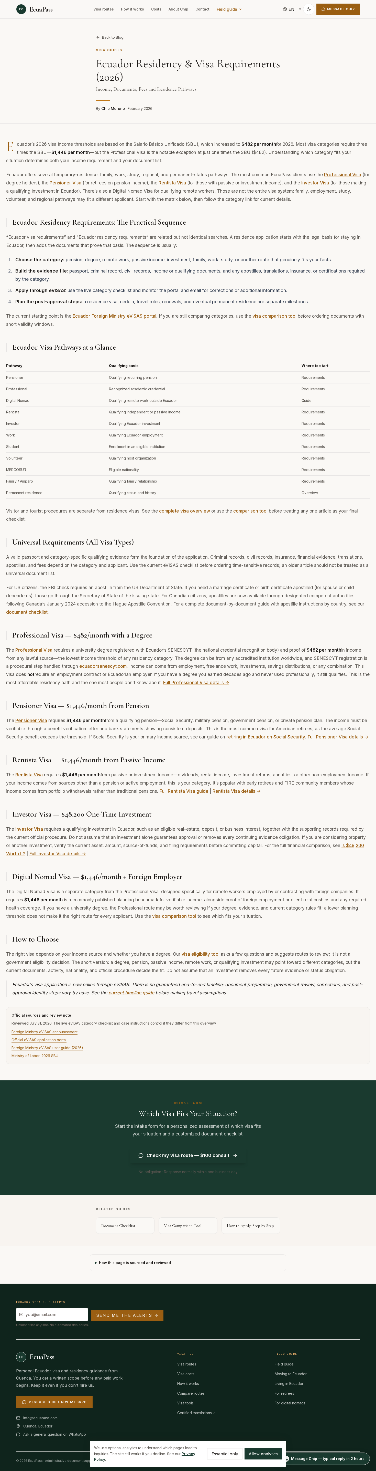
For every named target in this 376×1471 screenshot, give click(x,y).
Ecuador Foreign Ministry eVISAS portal (114, 316)
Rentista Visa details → (237, 791)
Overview (310, 493)
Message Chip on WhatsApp (57, 1402)
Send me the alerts (124, 1315)
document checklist (27, 612)
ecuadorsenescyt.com (103, 666)
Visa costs (185, 1374)
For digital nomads (290, 1403)
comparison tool (250, 511)
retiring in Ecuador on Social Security (265, 736)
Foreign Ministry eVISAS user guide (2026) (47, 1048)
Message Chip (341, 9)
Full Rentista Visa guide (184, 791)
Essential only (225, 1453)
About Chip (178, 9)
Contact (202, 9)
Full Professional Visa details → (196, 682)
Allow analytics (263, 1453)
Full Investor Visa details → (57, 853)
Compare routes (191, 1393)
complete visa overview (184, 511)
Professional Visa (342, 174)
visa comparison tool (274, 316)
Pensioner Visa (65, 182)
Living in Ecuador (289, 1383)
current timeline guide (131, 992)
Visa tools (185, 1403)
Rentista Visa (172, 182)
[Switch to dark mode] (308, 9)
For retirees (284, 1393)
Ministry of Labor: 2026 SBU (35, 1055)
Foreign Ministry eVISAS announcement (45, 1032)
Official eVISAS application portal (39, 1040)
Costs (156, 9)
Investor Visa (315, 182)
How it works (132, 9)
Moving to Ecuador (291, 1374)
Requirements (313, 377)
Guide (307, 400)
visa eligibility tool (200, 954)
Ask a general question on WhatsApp (54, 1434)
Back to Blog (113, 37)
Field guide (227, 9)
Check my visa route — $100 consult (188, 1155)
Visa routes (103, 9)
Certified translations (194, 1413)
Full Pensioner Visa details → (338, 736)
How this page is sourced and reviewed (135, 1262)
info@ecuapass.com (40, 1418)
